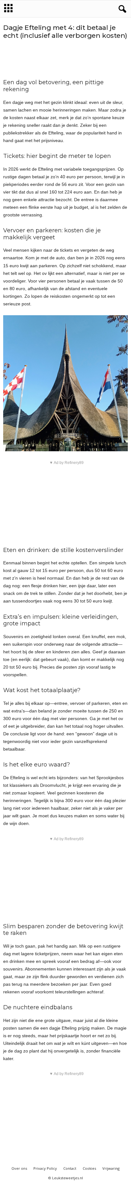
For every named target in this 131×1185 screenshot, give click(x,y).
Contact (69, 1168)
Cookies (89, 1168)
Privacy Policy (45, 1168)
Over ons (19, 1168)
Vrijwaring (111, 1168)
